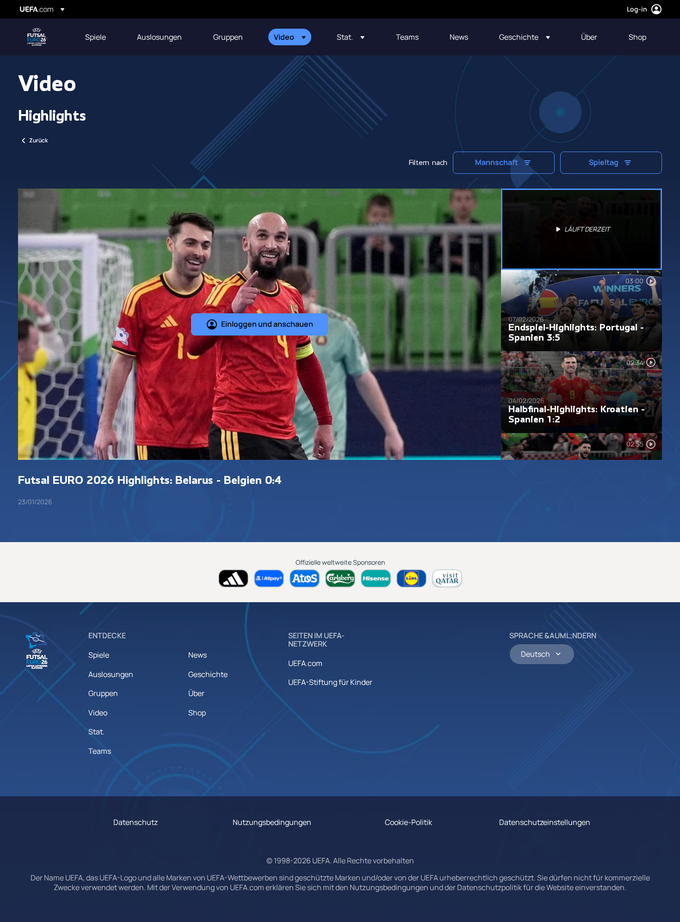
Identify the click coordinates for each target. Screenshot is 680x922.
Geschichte (208, 674)
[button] (290, 37)
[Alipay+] (269, 578)
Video (97, 713)
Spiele (98, 655)
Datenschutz (135, 822)
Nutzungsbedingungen (272, 822)
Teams (99, 751)
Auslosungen (110, 674)
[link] (95, 37)
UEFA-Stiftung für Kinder (330, 682)
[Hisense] (376, 578)
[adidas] (233, 578)
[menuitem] (99, 37)
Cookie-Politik (408, 822)
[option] (581, 229)
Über (196, 693)
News (197, 655)
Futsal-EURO (37, 37)
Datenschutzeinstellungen (544, 822)
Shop (197, 713)
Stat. (96, 732)
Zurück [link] (38, 140)
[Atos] (305, 578)
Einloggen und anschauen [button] (267, 324)
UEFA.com (305, 663)
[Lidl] (411, 578)
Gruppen (103, 693)
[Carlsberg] (340, 578)
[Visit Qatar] (447, 578)
